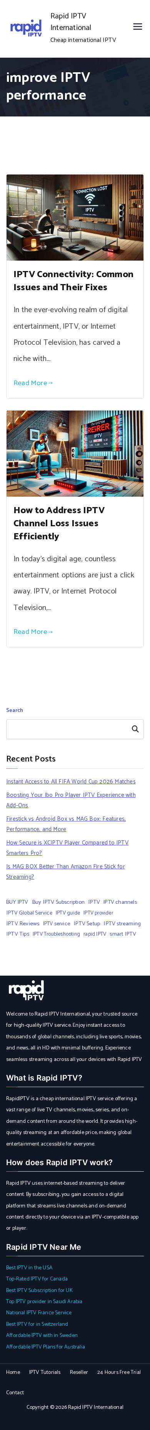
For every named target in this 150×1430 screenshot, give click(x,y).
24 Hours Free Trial (119, 1372)
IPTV (94, 902)
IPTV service (56, 924)
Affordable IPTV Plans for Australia (45, 1347)
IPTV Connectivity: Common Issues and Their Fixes (73, 281)
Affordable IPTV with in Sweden (42, 1335)
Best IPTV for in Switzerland (37, 1324)
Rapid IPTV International (71, 22)
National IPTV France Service (39, 1313)
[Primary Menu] (138, 28)
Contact (15, 1392)
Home (13, 1372)
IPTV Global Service (29, 913)
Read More (30, 383)
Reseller (79, 1372)
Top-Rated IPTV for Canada (37, 1279)
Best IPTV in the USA (29, 1268)
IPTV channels (120, 902)
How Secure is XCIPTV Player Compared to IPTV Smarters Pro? (67, 848)
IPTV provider (98, 913)
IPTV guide (68, 913)
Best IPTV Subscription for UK (39, 1290)
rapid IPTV (94, 934)
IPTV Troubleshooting (56, 934)
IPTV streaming (122, 923)
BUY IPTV (17, 902)
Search (14, 710)
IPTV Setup (86, 923)
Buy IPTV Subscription (58, 902)
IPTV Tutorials (45, 1372)
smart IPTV (123, 934)
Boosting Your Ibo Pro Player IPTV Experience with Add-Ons (71, 800)
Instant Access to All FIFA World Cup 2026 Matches (71, 781)
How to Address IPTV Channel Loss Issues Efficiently (59, 523)
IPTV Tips (17, 934)
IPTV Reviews (22, 923)
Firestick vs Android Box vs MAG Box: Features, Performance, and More (66, 824)
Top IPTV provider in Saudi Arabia (44, 1301)
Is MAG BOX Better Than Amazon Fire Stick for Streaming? (65, 872)
